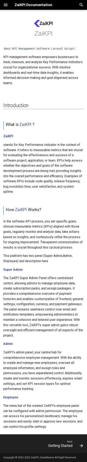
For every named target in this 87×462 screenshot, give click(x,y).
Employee (10, 397)
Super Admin (13, 270)
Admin (8, 344)
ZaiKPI (25, 124)
